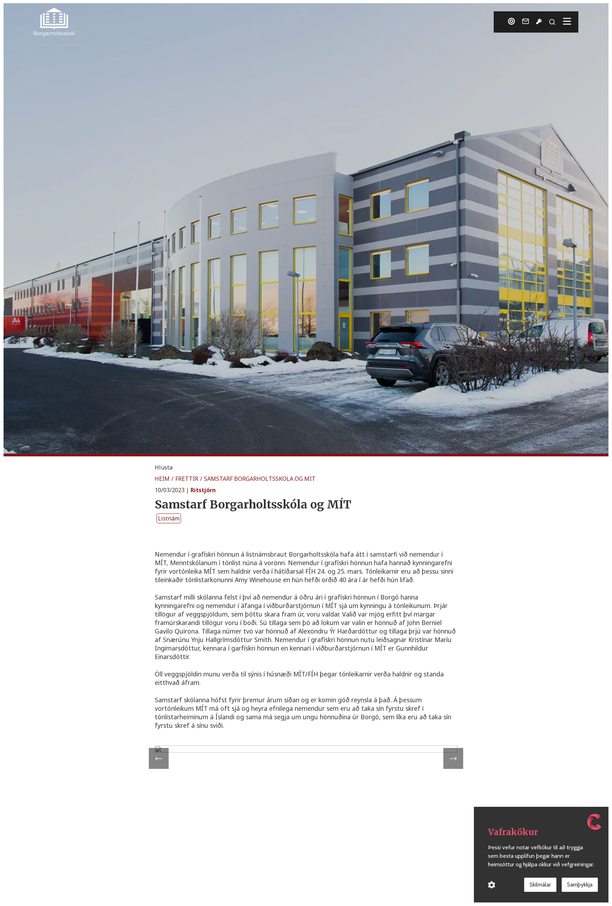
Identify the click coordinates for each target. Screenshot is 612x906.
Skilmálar (540, 884)
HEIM (162, 479)
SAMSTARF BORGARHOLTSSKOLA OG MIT (260, 479)
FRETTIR (186, 479)
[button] (163, 467)
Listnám (169, 518)
